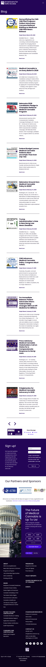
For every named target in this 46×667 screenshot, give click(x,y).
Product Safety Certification (10, 623)
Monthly (36, 553)
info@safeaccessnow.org (32, 633)
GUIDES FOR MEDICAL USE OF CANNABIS (34, 581)
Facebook (28, 432)
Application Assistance (9, 620)
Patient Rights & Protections (10, 590)
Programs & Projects (8, 571)
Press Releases (29, 571)
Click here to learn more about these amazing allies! (26, 501)
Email (9, 656)
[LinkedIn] (41, 643)
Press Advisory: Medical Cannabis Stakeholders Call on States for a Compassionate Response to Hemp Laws (28, 347)
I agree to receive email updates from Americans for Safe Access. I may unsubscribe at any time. (34, 458)
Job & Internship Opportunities (11, 573)
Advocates (28, 617)
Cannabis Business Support (10, 618)
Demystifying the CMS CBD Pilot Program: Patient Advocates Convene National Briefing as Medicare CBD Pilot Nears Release (28, 25)
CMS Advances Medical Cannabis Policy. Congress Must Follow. (28, 261)
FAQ (4, 607)
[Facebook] (30, 643)
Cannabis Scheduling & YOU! (10, 593)
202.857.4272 (29, 631)
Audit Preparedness (8, 625)
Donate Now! (33, 547)
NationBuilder (41, 656)
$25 (29, 539)
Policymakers (29, 621)
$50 (29, 535)
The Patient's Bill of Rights (10, 595)
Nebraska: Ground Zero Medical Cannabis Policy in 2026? (29, 184)
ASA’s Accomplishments (9, 566)
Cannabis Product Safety (10, 588)
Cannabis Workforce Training (11, 616)
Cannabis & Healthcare (9, 600)
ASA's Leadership (7, 576)
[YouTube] (38, 643)
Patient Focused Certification (9, 612)
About (5, 564)
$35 (37, 535)
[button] (4, 490)
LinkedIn (31, 434)
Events (28, 587)
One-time (28, 553)
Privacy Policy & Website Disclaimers (24, 658)
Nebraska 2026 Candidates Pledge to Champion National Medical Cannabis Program (28, 107)
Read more (22, 58)
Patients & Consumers (31, 614)
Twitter (35, 432)
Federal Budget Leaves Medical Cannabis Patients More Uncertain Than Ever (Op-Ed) (29, 152)
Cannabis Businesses (31, 624)
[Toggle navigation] (43, 3)
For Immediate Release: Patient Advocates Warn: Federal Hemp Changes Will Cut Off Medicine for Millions (28, 302)
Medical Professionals (31, 619)
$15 (38, 539)
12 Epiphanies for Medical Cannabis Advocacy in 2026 (27, 390)
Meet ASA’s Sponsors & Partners (11, 568)
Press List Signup (30, 568)
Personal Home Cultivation (10, 598)
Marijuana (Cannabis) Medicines (11, 585)
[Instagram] (34, 643)
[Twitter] (27, 643)
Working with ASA (8, 578)
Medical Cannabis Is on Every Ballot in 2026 (28, 69)
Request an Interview (31, 566)
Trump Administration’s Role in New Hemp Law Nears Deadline (28, 222)
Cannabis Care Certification (8, 631)
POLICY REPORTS (31, 576)
